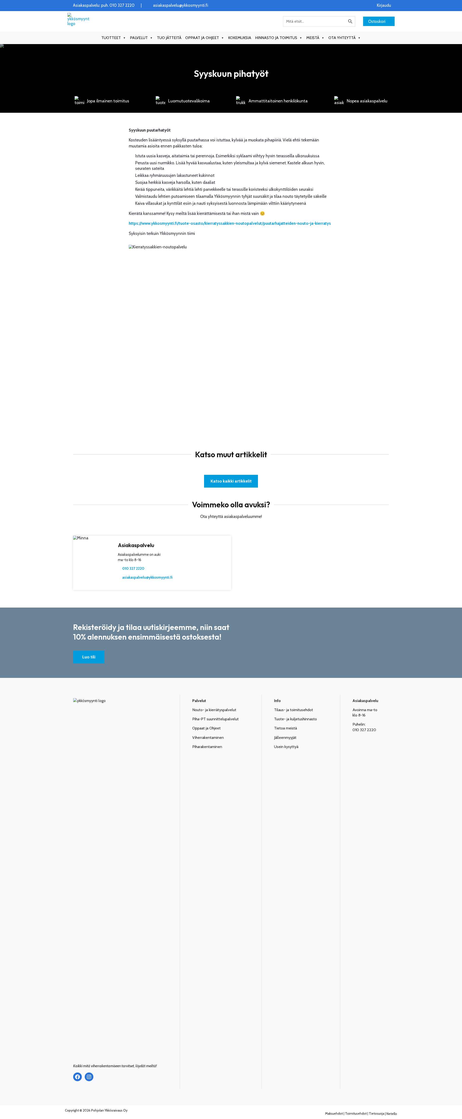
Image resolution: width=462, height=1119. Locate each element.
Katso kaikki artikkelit (231, 481)
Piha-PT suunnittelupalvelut (215, 719)
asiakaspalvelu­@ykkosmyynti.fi (147, 577)
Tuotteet (111, 37)
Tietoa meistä (285, 728)
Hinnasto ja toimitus (276, 37)
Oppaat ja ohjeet (202, 37)
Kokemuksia (239, 37)
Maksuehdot (334, 1113)
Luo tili (88, 657)
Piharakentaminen (207, 746)
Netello (391, 1113)
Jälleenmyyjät (285, 737)
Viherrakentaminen (208, 737)
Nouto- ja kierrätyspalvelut (214, 710)
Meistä (312, 37)
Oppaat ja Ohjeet (206, 728)
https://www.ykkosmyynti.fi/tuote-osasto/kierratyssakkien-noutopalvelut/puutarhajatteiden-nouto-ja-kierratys (230, 223)
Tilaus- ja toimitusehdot (293, 710)
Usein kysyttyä (286, 746)
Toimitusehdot (356, 1113)
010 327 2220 (133, 568)
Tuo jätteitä (169, 37)
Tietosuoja (376, 1113)
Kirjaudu (384, 5)
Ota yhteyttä (342, 37)
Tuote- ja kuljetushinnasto (295, 719)
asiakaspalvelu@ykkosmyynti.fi (180, 5)
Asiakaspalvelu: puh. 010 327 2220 (104, 5)
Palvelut (139, 37)
